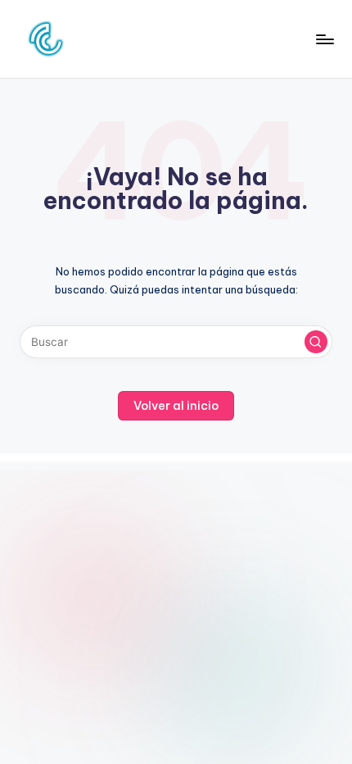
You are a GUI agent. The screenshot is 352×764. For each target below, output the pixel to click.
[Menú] (324, 38)
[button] (316, 341)
